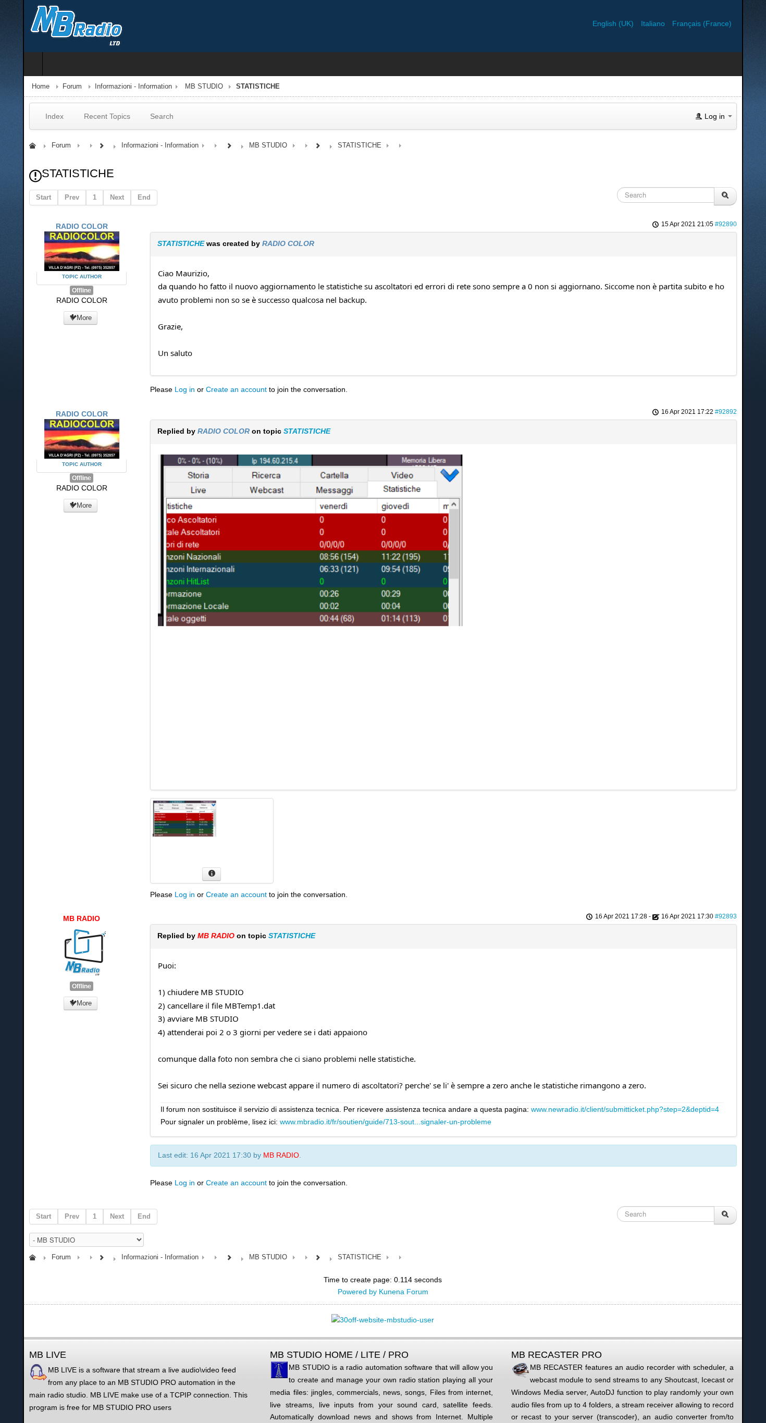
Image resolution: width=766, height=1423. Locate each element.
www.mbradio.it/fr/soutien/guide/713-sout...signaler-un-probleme (370, 1144)
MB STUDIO (181, 86)
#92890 (749, 224)
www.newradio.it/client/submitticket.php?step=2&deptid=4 (610, 1131)
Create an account (221, 389)
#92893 (749, 938)
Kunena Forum (403, 1314)
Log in (169, 389)
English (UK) (637, 23)
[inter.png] (443, 622)
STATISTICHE (165, 243)
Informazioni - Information (110, 86)
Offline (62, 290)
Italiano (677, 23)
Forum (49, 86)
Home (18, 86)
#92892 (749, 411)
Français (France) (725, 23)
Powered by (357, 1314)
